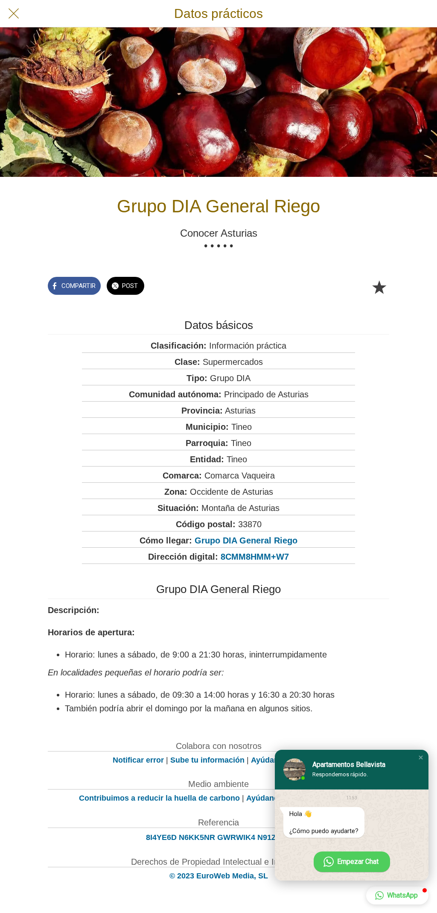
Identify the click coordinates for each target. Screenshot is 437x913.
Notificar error (138, 760)
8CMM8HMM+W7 (255, 556)
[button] (421, 757)
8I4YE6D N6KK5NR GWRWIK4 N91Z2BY (218, 837)
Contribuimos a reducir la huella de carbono (159, 798)
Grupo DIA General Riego (246, 540)
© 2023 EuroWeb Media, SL (218, 876)
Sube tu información (207, 760)
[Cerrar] (14, 14)
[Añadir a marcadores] (379, 286)
